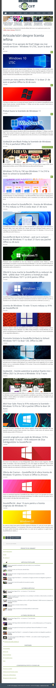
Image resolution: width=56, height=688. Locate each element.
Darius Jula (5, 651)
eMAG (4, 30)
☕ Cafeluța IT (6, 557)
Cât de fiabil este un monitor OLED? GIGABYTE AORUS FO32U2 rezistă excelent (28, 25)
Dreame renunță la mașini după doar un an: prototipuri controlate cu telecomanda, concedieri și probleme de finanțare (30, 596)
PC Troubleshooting (7, 658)
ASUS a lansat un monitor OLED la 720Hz (17, 604)
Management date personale (9, 678)
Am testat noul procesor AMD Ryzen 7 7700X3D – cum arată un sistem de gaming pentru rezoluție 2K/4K (29, 637)
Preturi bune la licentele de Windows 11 (22, 111)
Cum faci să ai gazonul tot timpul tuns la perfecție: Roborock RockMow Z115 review (48, 25)
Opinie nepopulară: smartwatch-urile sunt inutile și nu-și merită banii (38, 24)
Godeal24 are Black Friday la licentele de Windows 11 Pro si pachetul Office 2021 (27, 142)
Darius (38, 685)
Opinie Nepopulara (7, 551)
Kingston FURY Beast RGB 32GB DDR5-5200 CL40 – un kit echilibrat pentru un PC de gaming (29, 623)
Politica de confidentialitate (9, 675)
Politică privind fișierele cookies (10, 671)
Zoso (4, 661)
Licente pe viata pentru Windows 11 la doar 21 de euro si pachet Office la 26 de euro (26, 80)
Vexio (8, 30)
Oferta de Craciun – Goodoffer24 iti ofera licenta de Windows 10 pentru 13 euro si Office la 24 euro (27, 473)
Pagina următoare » (15, 537)
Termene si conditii (7, 668)
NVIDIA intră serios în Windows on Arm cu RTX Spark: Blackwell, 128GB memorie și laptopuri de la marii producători (30, 601)
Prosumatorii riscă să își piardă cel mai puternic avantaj (21, 582)
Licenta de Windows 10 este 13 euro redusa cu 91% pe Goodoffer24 (27, 306)
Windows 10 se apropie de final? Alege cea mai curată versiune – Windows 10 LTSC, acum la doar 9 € (27, 46)
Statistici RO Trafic (44, 685)
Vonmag (12, 30)
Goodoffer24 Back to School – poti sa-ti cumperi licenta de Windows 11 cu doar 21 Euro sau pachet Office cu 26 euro (27, 239)
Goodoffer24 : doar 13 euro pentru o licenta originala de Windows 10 (24, 504)
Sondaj (4, 554)
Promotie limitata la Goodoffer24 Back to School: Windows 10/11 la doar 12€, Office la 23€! (26, 339)
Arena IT (28, 6)
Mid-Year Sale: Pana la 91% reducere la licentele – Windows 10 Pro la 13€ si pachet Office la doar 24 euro (26, 406)
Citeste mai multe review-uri (11, 641)
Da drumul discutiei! (47, 147)
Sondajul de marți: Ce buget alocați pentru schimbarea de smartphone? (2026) (18, 25)
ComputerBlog (6, 648)
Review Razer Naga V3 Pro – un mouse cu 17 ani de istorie (21, 591)
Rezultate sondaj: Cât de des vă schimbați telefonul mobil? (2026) (8, 24)
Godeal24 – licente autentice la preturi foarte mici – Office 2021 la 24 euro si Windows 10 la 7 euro (27, 372)
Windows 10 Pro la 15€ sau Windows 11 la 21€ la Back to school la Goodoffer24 (26, 172)
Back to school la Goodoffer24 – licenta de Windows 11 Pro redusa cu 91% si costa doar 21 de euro (27, 205)
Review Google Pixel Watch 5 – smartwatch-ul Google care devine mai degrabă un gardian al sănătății (29, 578)
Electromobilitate (7, 654)
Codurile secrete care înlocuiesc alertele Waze (18, 569)
